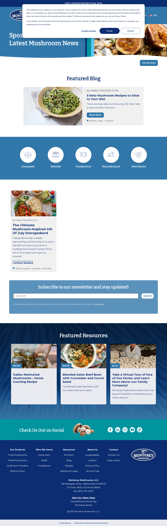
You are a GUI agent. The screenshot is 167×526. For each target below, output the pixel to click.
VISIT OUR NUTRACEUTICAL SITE (83, 3)
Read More (95, 115)
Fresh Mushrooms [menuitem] (17, 455)
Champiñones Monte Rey (83, 501)
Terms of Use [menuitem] (92, 471)
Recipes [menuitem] (69, 466)
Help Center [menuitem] (113, 460)
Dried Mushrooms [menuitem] (17, 460)
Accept (110, 31)
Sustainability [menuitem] (92, 455)
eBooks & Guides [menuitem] (69, 471)
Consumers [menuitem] (44, 455)
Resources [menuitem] (69, 449)
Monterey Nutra (83, 505)
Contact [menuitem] (113, 449)
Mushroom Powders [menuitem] (17, 466)
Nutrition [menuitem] (69, 455)
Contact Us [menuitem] (113, 455)
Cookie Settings (65, 523)
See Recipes (149, 63)
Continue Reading (23, 263)
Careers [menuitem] (92, 460)
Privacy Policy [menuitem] (92, 466)
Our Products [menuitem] (17, 449)
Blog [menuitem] (69, 460)
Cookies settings (88, 31)
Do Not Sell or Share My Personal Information (91, 523)
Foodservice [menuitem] (44, 466)
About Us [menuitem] (92, 449)
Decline (130, 31)
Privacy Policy (99, 304)
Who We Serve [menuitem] (44, 449)
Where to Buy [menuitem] (17, 471)
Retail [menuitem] (44, 460)
